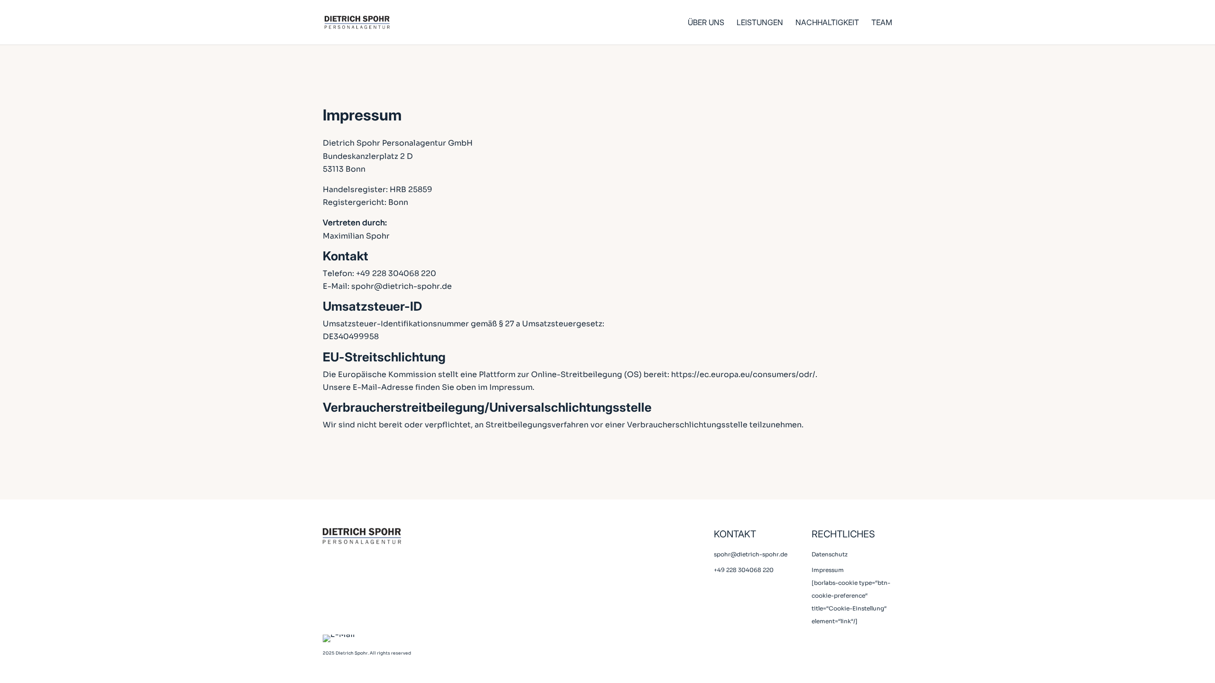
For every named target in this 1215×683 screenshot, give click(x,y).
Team (881, 23)
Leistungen (760, 23)
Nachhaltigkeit (827, 23)
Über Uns (706, 23)
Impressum (828, 569)
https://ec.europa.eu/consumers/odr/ (743, 374)
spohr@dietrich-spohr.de (401, 286)
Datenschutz (830, 554)
